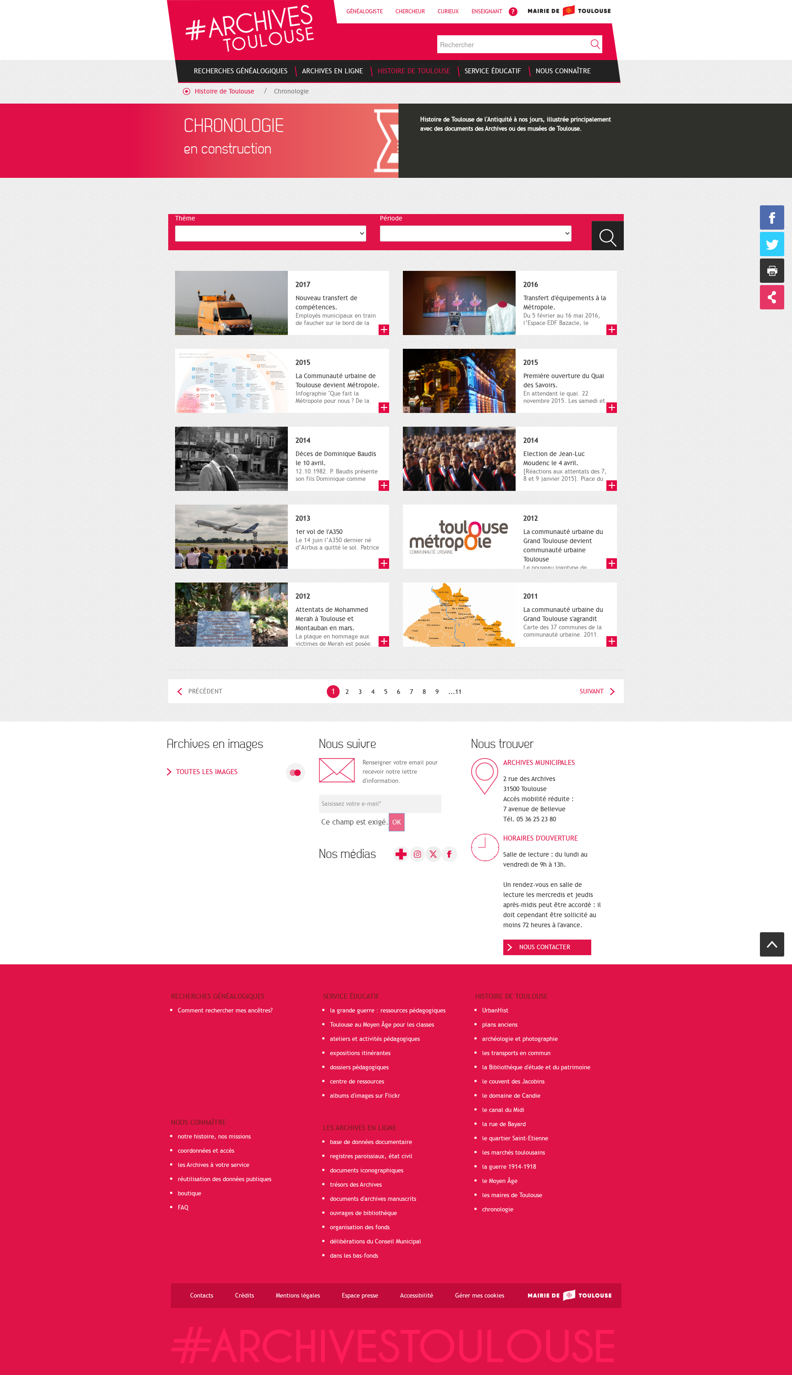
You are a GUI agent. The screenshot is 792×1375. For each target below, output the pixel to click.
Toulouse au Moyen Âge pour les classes (382, 1024)
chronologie (497, 1209)
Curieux (448, 11)
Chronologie (291, 91)
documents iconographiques (366, 1170)
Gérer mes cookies (479, 1295)
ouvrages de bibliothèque (363, 1213)
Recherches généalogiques (217, 996)
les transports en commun (516, 1053)
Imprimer (772, 270)
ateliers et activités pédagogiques (375, 1039)
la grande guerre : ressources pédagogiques (388, 1010)
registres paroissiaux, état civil (371, 1156)
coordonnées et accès (206, 1151)
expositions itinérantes (360, 1053)
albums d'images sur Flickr (365, 1096)
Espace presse (360, 1295)
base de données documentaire (371, 1142)
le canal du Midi (503, 1110)
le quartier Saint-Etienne (515, 1138)
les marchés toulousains (513, 1152)
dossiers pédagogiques (359, 1067)
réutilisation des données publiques (224, 1179)
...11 (455, 692)
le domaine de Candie (511, 1096)
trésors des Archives (356, 1184)
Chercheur (410, 11)
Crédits (244, 1295)
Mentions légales (298, 1295)
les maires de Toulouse (512, 1195)
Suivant (592, 691)
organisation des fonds (360, 1227)
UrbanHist (495, 1010)
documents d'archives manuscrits (373, 1199)
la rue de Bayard (504, 1124)
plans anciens (499, 1024)
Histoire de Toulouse (224, 91)
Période (391, 218)
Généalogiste (364, 11)
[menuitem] (241, 71)
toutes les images (206, 772)
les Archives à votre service (213, 1165)
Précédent (205, 691)
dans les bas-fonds (354, 1256)
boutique (189, 1193)
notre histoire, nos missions (214, 1136)
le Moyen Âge (499, 1181)
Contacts (201, 1295)
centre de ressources (357, 1081)
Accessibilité (416, 1295)
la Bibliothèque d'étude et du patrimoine (536, 1067)
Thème (185, 218)
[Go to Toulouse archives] (249, 28)
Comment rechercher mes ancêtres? (225, 1010)
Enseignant (487, 11)
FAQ (183, 1207)
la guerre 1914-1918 (509, 1167)
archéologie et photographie (520, 1039)
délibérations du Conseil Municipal (375, 1241)
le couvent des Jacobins (513, 1081)
